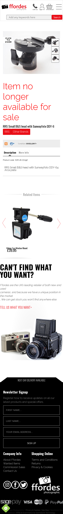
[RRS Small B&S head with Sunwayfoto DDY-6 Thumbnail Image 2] (55, 58)
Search (57, 17)
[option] (31, 52)
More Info (24, 152)
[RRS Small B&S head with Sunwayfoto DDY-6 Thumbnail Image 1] (55, 50)
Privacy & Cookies (42, 467)
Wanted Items (11, 463)
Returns (36, 463)
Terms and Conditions (45, 459)
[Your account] (35, 6)
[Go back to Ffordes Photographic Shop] (13, 7)
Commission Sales (14, 467)
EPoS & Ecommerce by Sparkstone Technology (35, 513)
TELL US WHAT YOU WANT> (16, 307)
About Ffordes (12, 459)
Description (10, 152)
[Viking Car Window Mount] (29, 225)
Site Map (45, 510)
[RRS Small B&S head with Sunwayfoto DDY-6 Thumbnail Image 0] (31, 52)
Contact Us (10, 470)
